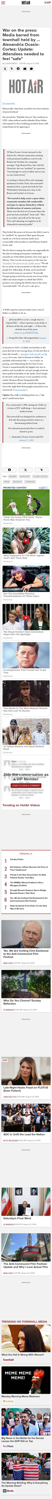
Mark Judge (8, 963)
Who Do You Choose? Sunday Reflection (22, 1002)
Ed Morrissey (9, 1009)
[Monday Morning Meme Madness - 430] (26, 1380)
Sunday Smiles (16, 859)
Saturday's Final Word (17, 1218)
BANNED (12, 476)
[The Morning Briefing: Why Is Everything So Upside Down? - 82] (26, 1466)
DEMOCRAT (25, 476)
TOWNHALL (30, 482)
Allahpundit (10, 63)
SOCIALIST (17, 482)
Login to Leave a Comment (26, 785)
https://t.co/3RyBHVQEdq (26, 332)
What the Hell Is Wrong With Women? (23, 1354)
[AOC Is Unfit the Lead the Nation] (26, 1117)
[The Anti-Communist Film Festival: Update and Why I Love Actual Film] (26, 1247)
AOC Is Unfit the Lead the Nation (24, 1134)
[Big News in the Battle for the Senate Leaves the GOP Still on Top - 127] (26, 1422)
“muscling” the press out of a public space (21, 263)
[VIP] (47, 3)
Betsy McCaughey (11, 1140)
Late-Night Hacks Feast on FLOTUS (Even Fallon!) (25, 1089)
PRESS (6, 482)
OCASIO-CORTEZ (40, 476)
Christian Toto (10, 1096)
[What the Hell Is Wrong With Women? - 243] (26, 1338)
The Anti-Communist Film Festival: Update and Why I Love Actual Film (25, 1265)
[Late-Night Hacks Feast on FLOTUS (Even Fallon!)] (26, 1071)
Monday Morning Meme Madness (21, 1396)
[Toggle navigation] (3, 3)
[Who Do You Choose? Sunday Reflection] (26, 984)
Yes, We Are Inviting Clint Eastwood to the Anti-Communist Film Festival (25, 954)
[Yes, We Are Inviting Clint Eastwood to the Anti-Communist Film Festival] (26, 934)
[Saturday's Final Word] (26, 1201)
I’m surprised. (9, 103)
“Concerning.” (20, 389)
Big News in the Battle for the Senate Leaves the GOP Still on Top (23, 1440)
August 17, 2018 (26, 439)
